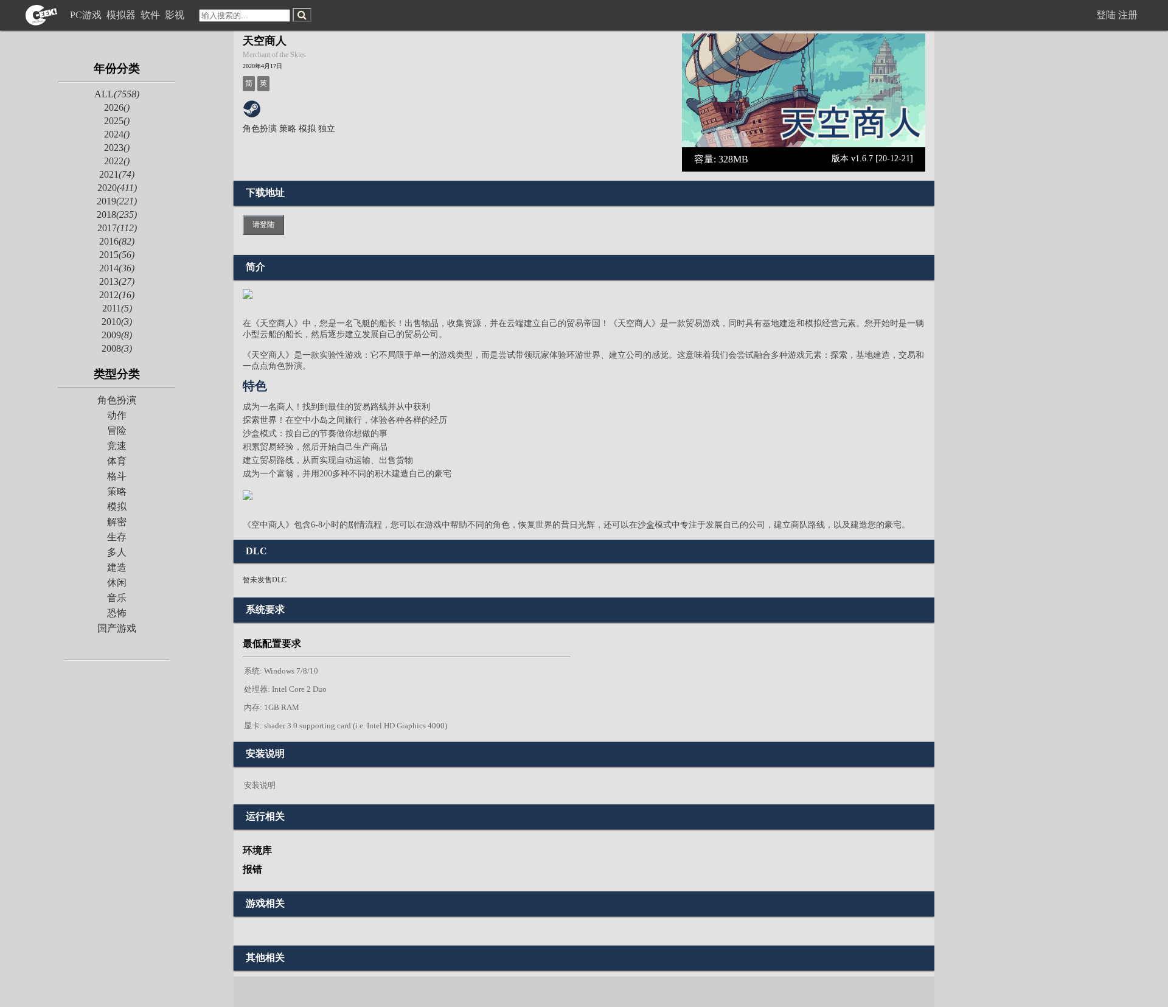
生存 (117, 537)
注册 (1128, 15)
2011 (117, 308)
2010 (117, 321)
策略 (117, 491)
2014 (116, 268)
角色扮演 (116, 400)
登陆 (1106, 15)
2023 (117, 147)
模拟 (117, 506)
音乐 (117, 598)
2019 (117, 201)
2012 (116, 295)
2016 (116, 241)
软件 (151, 15)
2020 (117, 188)
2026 (117, 107)
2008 (117, 348)
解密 (117, 522)
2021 (116, 174)
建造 (117, 567)
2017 (117, 228)
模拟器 (122, 15)
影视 (176, 15)
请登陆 (263, 224)
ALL (116, 94)
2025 (117, 121)
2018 (117, 214)
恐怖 (117, 613)
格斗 (117, 476)
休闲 (117, 582)
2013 (116, 281)
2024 (117, 134)
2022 (117, 161)
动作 (117, 415)
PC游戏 (87, 15)
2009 (117, 335)
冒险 (117, 430)
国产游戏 (116, 628)
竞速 (117, 446)
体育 (117, 461)
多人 (117, 552)
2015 (116, 254)
